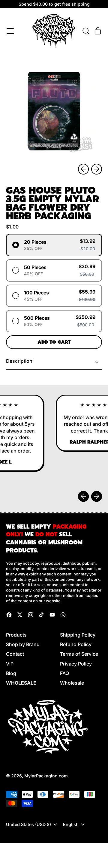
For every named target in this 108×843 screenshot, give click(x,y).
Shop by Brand (23, 644)
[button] (86, 31)
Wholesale (72, 683)
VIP (10, 664)
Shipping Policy (77, 635)
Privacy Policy (76, 664)
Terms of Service (79, 654)
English (71, 824)
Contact (15, 654)
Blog (11, 673)
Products (16, 635)
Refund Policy (76, 644)
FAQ (64, 673)
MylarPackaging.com (46, 775)
